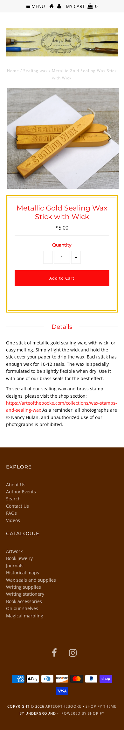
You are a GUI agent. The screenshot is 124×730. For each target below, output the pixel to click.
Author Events (21, 492)
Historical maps (22, 573)
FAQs (11, 513)
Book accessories (24, 601)
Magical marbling (24, 616)
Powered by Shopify (82, 713)
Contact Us (17, 506)
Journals (15, 566)
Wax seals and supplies (31, 580)
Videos (13, 520)
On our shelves (22, 608)
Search (13, 499)
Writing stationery (25, 594)
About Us (15, 485)
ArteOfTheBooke (63, 706)
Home (13, 70)
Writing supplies (23, 587)
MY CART (82, 6)
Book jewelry (19, 558)
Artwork (14, 551)
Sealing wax (35, 70)
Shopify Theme (101, 706)
